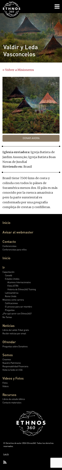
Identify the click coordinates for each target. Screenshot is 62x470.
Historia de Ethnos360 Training (21, 289)
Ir (3, 267)
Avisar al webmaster (17, 232)
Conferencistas (9, 246)
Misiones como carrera (13, 299)
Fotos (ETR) (12, 285)
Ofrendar (9, 342)
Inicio (6, 222)
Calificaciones (11, 303)
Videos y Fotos (13, 378)
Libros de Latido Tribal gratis (15, 330)
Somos (7, 355)
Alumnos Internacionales (19, 282)
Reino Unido (10, 296)
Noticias (8, 325)
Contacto (9, 241)
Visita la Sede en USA (12, 369)
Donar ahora (31, 138)
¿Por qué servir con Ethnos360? (17, 313)
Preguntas (10, 310)
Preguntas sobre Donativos (15, 346)
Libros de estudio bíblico (13, 399)
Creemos (6, 359)
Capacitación (8, 271)
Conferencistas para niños (14, 249)
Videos (5, 386)
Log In (6, 454)
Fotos (5, 382)
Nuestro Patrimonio (11, 362)
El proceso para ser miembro (18, 306)
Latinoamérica (11, 292)
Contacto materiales (11, 402)
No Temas (7, 317)
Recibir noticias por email (14, 333)
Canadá (8, 275)
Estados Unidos (12, 278)
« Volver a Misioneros (18, 70)
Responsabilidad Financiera (15, 366)
